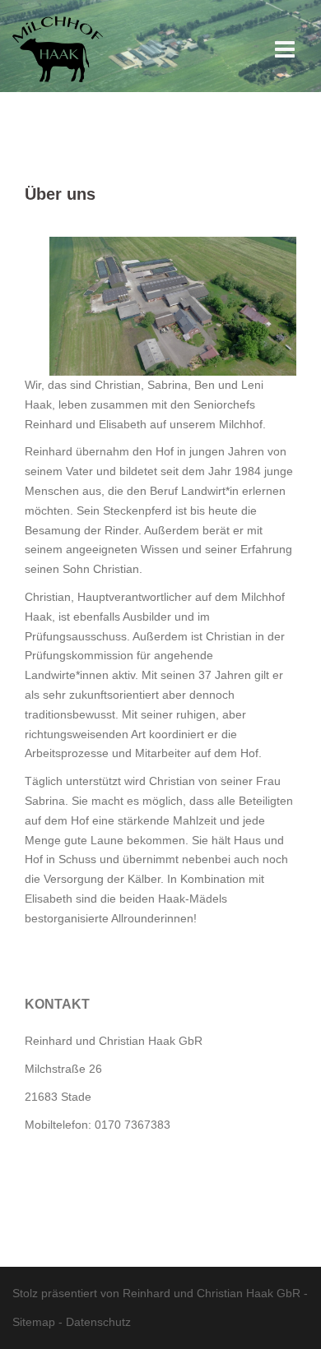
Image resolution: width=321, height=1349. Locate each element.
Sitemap (33, 1321)
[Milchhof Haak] (57, 40)
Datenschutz (98, 1321)
